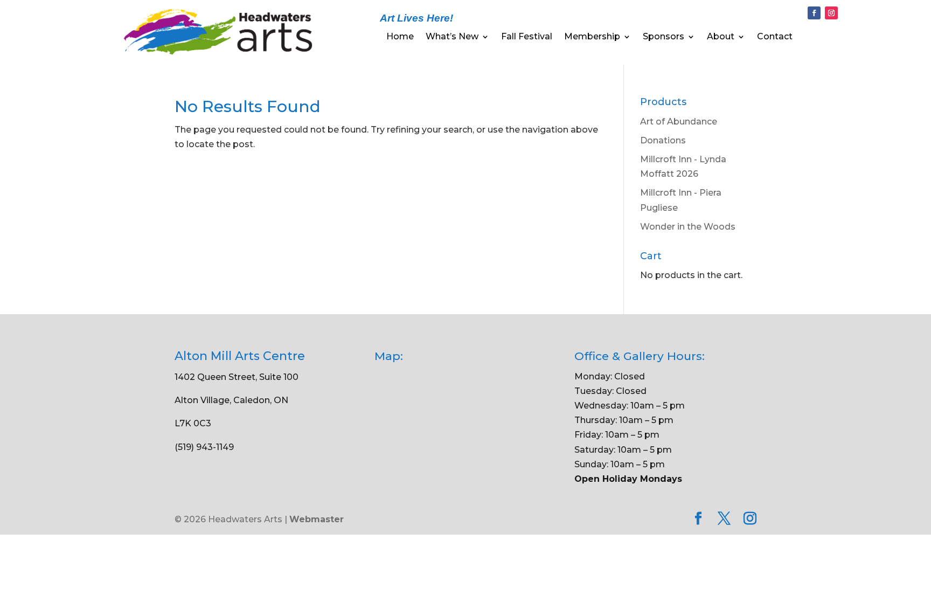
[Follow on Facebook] (814, 12)
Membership (592, 37)
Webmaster (316, 519)
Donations (663, 140)
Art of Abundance (678, 121)
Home (400, 37)
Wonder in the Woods (687, 227)
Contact (775, 37)
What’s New (452, 37)
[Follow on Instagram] (831, 12)
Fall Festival (526, 37)
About (720, 37)
